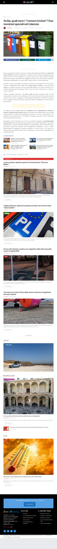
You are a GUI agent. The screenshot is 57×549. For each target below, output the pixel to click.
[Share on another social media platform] (52, 60)
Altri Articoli (28, 335)
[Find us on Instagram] (14, 531)
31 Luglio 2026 (12, 417)
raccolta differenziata (11, 154)
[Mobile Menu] (4, 2)
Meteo (6, 440)
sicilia (26, 154)
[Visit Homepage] (28, 2)
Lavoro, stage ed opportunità (11, 170)
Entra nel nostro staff (28, 517)
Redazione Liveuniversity (46, 515)
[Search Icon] (53, 2)
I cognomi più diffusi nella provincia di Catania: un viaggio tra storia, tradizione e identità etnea (18, 147)
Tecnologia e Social (9, 300)
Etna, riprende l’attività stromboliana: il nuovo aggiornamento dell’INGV (44, 139)
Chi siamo (25, 513)
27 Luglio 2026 (13, 429)
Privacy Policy (16, 537)
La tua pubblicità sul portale (29, 515)
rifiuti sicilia (20, 154)
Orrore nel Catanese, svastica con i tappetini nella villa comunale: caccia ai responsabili (27, 250)
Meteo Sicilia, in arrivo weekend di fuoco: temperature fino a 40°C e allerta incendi (22, 476)
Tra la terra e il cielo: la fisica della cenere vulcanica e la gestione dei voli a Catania (27, 293)
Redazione (9, 28)
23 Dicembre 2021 (18, 28)
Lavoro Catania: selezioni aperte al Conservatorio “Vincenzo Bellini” (25, 163)
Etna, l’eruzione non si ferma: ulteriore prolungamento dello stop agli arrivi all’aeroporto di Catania (44, 147)
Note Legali (7, 527)
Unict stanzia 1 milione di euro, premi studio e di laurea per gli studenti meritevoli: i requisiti (29, 427)
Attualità (8, 16)
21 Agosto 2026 (14, 142)
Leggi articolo (9, 199)
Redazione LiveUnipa (45, 517)
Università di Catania (9, 379)
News (6, 256)
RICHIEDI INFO (29, 504)
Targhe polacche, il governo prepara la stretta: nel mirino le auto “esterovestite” (27, 206)
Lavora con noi (26, 519)
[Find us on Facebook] (4, 531)
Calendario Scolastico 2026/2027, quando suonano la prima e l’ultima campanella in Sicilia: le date (18, 140)
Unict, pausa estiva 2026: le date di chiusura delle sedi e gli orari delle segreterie (21, 416)
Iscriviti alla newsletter (45, 523)
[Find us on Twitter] (8, 531)
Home (4, 16)
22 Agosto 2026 (13, 166)
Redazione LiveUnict (45, 513)
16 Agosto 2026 (40, 141)
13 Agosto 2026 (40, 149)
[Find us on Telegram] (11, 531)
